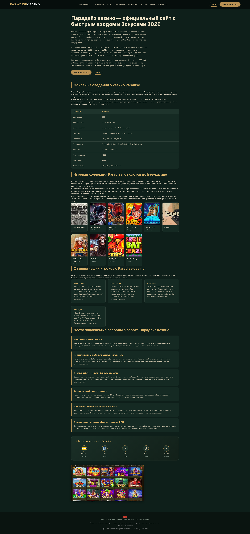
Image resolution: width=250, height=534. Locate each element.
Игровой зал (162, 4)
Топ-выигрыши (98, 4)
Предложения (119, 4)
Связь (109, 4)
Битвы (152, 4)
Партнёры (143, 4)
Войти (214, 4)
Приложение (132, 4)
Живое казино (84, 4)
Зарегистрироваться (230, 4)
